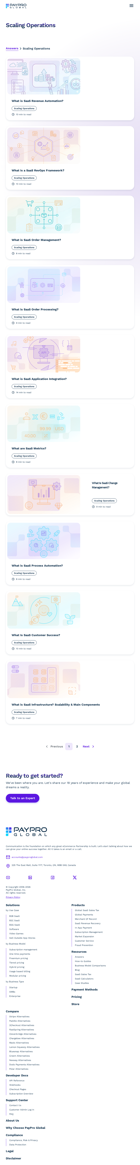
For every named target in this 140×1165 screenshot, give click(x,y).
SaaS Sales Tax (83, 974)
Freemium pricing (18, 958)
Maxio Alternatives (19, 1042)
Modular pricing (17, 976)
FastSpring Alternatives (21, 1029)
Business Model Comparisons (90, 965)
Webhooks (14, 1085)
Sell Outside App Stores (22, 938)
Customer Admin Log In (21, 1109)
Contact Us (15, 1105)
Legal (9, 1151)
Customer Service (84, 941)
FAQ (11, 1114)
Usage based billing (19, 971)
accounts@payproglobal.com (27, 857)
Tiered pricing (16, 962)
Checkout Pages (17, 1089)
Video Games (16, 933)
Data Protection (17, 1144)
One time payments (19, 954)
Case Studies (82, 983)
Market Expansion (84, 936)
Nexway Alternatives (20, 1060)
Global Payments (84, 914)
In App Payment (83, 927)
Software (14, 929)
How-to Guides (83, 961)
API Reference (16, 1080)
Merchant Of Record (86, 919)
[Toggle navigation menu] (131, 5)
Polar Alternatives (18, 1069)
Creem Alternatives (19, 1056)
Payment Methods (84, 989)
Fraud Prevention (84, 945)
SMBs (12, 992)
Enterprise (14, 996)
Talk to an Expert (22, 798)
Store (75, 1004)
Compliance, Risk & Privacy (23, 1140)
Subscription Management (89, 932)
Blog (77, 970)
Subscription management (23, 949)
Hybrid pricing (16, 967)
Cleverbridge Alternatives (22, 1034)
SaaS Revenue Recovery (87, 923)
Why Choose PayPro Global (25, 1128)
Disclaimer (13, 1158)
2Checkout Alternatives (21, 1025)
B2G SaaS (14, 925)
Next (86, 746)
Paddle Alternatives (19, 1021)
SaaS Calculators (84, 978)
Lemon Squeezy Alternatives (24, 1047)
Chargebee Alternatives (21, 1038)
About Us (12, 1120)
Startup (13, 987)
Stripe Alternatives (19, 1016)
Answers (12, 48)
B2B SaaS (14, 916)
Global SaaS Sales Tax (87, 910)
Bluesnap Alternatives (21, 1051)
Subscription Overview (21, 1093)
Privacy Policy (13, 897)
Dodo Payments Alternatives (24, 1064)
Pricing (76, 997)
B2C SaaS (14, 920)
